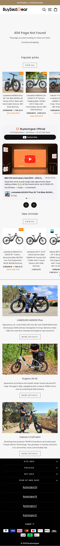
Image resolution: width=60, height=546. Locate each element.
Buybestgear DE (30, 487)
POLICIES (29, 468)
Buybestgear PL (30, 515)
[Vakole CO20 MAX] (30, 417)
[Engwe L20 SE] (30, 359)
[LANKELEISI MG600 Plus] (30, 300)
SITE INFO (29, 461)
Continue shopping (30, 42)
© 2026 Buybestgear (30, 543)
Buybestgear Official (32, 129)
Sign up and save (29, 480)
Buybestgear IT (30, 506)
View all (30, 65)
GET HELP (29, 474)
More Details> (30, 337)
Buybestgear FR (30, 496)
